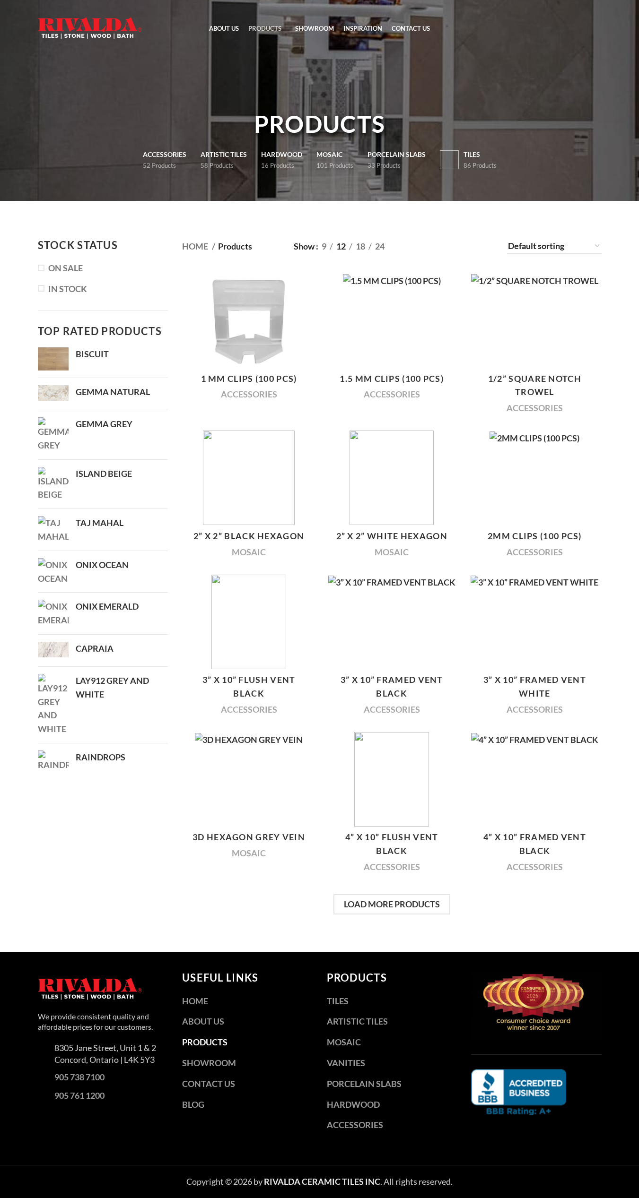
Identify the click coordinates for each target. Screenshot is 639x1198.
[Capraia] (53, 650)
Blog (193, 1104)
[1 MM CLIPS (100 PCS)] (248, 320)
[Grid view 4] (473, 246)
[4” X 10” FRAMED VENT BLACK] (534, 779)
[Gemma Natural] (53, 394)
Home (196, 246)
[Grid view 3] (447, 246)
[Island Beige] (53, 484)
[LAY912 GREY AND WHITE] (53, 705)
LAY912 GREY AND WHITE (112, 687)
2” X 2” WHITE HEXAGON (391, 536)
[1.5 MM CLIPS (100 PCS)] (391, 320)
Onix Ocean (102, 565)
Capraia (95, 648)
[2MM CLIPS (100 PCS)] (534, 478)
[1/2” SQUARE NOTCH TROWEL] (534, 320)
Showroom (209, 1063)
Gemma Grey (104, 424)
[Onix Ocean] (53, 572)
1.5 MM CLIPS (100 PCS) (392, 378)
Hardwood (353, 1104)
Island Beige (104, 473)
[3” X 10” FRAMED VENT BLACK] (391, 622)
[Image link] (90, 988)
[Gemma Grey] (53, 434)
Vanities (346, 1063)
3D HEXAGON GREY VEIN (249, 837)
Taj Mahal (99, 522)
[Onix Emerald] (53, 613)
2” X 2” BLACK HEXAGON (248, 536)
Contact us (208, 1083)
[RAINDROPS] (53, 761)
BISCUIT (92, 354)
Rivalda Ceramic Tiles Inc (322, 1181)
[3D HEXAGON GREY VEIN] (248, 779)
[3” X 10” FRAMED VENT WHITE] (534, 622)
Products (205, 1042)
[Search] (598, 28)
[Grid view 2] (422, 246)
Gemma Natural (113, 392)
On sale (65, 268)
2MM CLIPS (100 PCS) (535, 536)
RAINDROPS (100, 757)
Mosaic (249, 552)
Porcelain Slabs (364, 1083)
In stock (67, 289)
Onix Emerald (107, 606)
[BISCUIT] (53, 359)
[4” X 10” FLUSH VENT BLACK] (391, 779)
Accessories (249, 394)
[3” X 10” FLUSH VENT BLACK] (248, 622)
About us (203, 1021)
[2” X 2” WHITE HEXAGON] (391, 478)
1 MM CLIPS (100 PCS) (249, 378)
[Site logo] (90, 27)
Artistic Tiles (357, 1021)
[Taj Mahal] (53, 529)
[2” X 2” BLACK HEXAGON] (248, 478)
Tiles (338, 1001)
